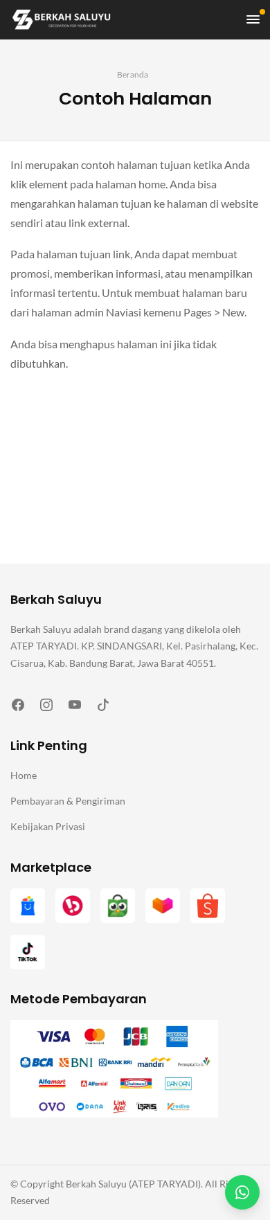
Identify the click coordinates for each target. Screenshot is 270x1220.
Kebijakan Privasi (47, 826)
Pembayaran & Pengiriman (67, 801)
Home (23, 775)
